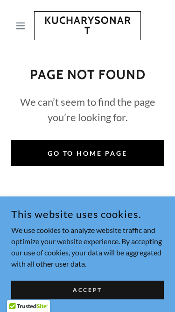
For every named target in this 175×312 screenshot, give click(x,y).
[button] (22, 25)
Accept (87, 289)
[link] (87, 25)
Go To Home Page (88, 153)
